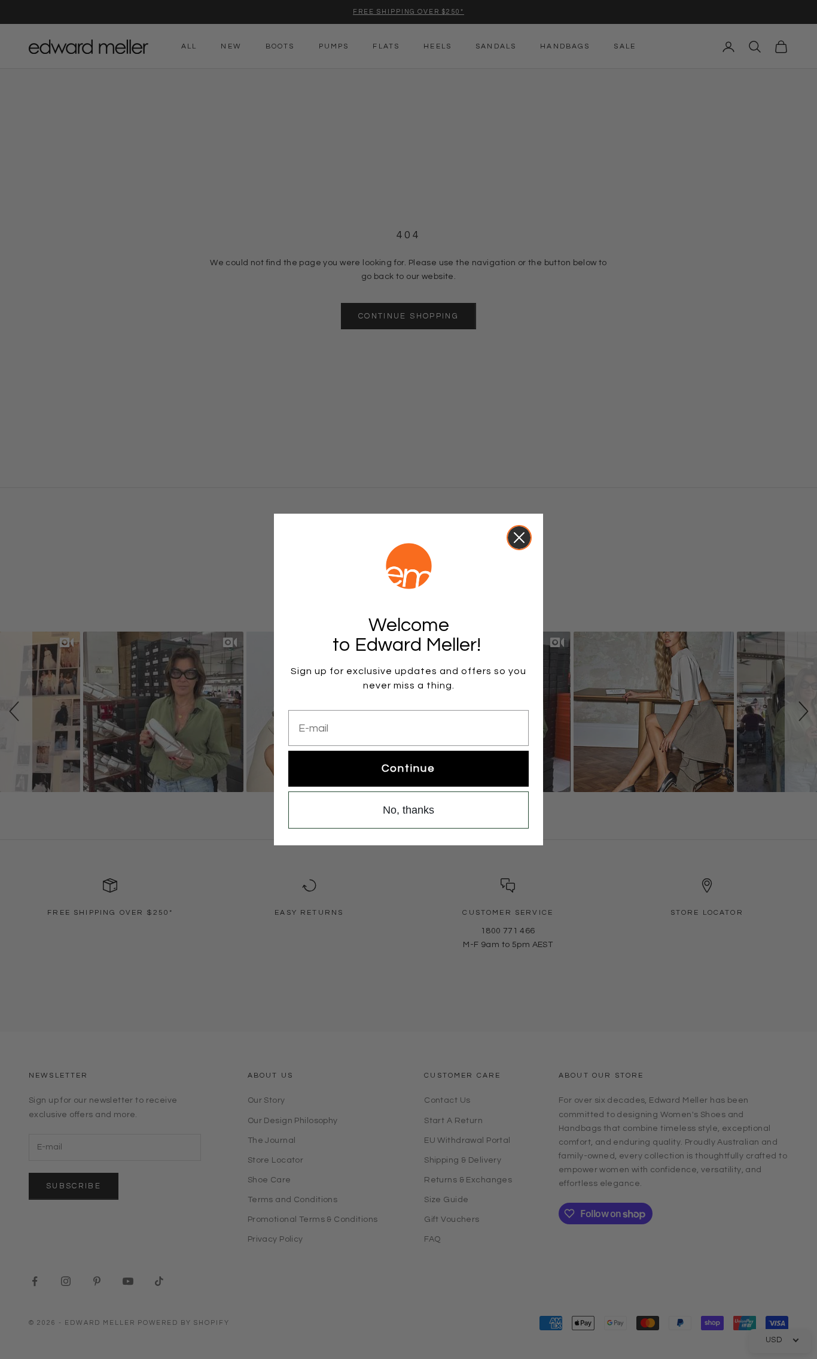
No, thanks (408, 810)
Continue (408, 768)
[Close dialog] (519, 538)
